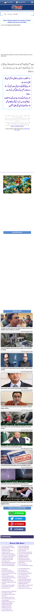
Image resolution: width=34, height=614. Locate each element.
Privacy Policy (10, 2)
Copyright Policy (21, 2)
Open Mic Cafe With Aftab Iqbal (8, 565)
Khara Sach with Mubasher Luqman (9, 573)
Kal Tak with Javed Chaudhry (8, 571)
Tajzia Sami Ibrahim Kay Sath (24, 559)
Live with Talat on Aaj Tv (7, 609)
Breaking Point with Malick (7, 603)
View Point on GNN (6, 561)
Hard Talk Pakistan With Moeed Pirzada (8, 564)
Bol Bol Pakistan (21, 562)
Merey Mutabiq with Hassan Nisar (9, 562)
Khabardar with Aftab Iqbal (23, 546)
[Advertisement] (17, 41)
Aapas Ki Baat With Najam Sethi (24, 579)
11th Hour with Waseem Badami (8, 585)
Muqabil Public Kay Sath (7, 604)
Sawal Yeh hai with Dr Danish (24, 582)
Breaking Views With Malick (7, 550)
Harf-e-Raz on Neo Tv (22, 564)
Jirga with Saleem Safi (6, 579)
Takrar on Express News (23, 586)
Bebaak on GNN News (6, 606)
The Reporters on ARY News (8, 556)
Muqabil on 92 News (6, 549)
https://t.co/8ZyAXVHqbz (17, 126)
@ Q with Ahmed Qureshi (23, 571)
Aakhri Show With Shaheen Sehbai (9, 582)
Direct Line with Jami (22, 570)
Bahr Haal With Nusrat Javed (8, 597)
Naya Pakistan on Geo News (8, 586)
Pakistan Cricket (5, 574)
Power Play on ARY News (23, 549)
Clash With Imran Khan (6, 570)
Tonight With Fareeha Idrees (7, 580)
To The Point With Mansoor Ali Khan (25, 565)
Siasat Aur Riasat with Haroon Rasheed (8, 553)
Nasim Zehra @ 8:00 (22, 577)
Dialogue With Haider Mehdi (7, 558)
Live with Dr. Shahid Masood (7, 546)
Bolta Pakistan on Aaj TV (7, 607)
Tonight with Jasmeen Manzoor (24, 580)
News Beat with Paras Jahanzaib (8, 577)
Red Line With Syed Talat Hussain (25, 552)
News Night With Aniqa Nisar (24, 568)
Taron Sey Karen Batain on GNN (8, 598)
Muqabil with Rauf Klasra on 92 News (8, 602)
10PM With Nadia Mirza (23, 583)
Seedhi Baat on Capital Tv (7, 592)
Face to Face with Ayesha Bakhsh (25, 553)
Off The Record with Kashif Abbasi (9, 555)
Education (4, 583)
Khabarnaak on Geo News (23, 558)
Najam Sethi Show (22, 550)
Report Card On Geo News (23, 576)
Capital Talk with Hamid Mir (7, 559)
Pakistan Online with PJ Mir (7, 610)
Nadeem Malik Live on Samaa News (25, 585)
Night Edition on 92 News (23, 555)
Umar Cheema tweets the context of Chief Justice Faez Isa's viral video (17, 21)
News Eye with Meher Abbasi (8, 576)
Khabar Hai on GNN (6, 552)
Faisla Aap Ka (5, 568)
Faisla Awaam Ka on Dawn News (25, 588)
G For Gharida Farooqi (23, 574)
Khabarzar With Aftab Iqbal (23, 547)
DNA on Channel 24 (6, 588)
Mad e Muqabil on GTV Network (8, 547)
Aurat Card (4, 595)
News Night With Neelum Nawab (8, 594)
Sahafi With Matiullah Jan (23, 556)
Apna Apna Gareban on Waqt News (9, 591)
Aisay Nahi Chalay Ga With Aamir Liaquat (25, 573)
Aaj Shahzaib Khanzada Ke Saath (25, 561)
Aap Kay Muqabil (5, 600)
